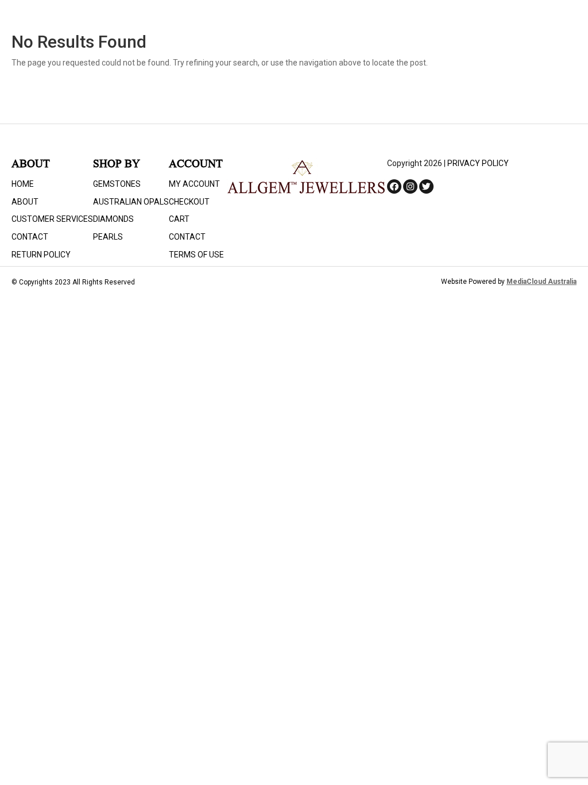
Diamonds (113, 219)
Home (22, 183)
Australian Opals (131, 201)
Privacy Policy (478, 163)
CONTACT (29, 236)
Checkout (189, 201)
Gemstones (117, 183)
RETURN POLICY (41, 254)
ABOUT (24, 201)
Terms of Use (196, 254)
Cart (179, 219)
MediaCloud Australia (541, 282)
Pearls (108, 236)
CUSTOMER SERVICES (52, 219)
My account (194, 183)
